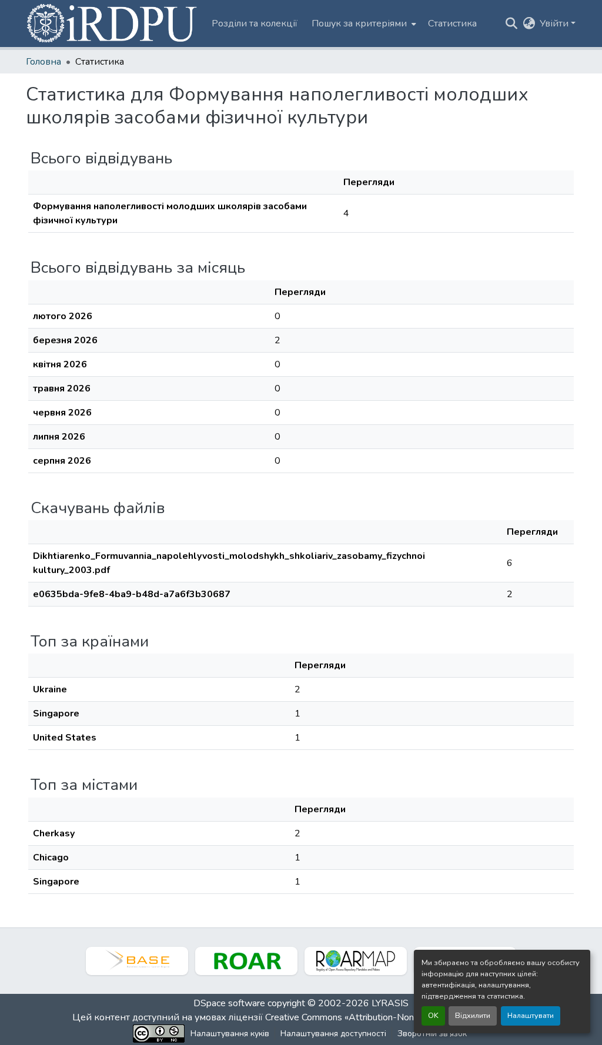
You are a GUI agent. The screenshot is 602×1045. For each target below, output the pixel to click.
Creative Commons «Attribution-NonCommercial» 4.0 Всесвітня (396, 1017)
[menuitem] (362, 23)
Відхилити (472, 1015)
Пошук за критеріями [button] (359, 23)
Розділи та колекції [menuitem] (254, 23)
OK (433, 1015)
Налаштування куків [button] (229, 1033)
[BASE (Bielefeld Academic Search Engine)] (137, 961)
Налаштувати (530, 1015)
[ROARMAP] (356, 961)
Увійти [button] (555, 23)
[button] (113, 23)
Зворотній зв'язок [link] (432, 1033)
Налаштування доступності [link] (333, 1033)
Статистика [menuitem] (452, 23)
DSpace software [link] (229, 1003)
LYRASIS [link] (390, 1003)
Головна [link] (43, 61)
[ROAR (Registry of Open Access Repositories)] (246, 961)
